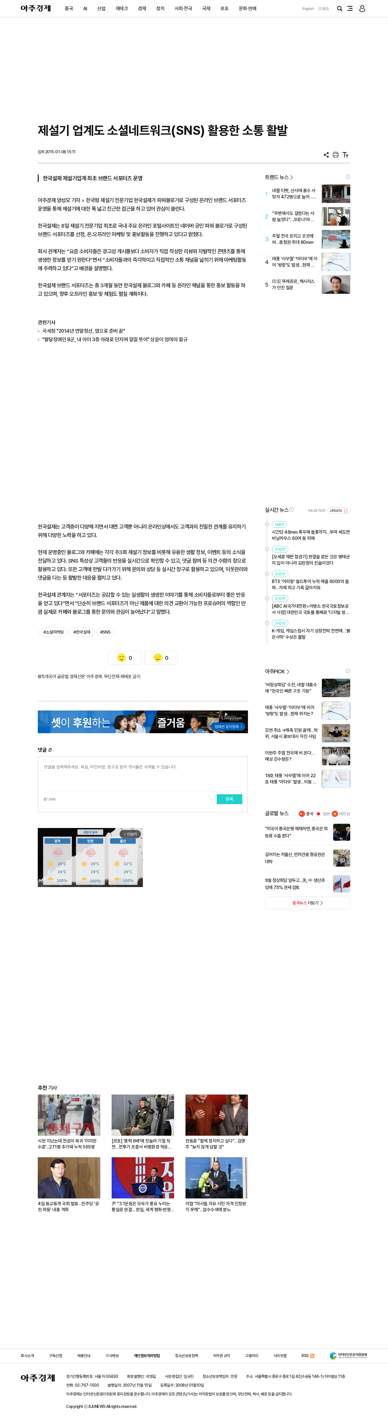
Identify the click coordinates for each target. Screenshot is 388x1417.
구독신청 (55, 1355)
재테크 (122, 8)
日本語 (323, 9)
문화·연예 (247, 8)
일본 (326, 813)
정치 (160, 8)
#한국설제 (82, 632)
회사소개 (27, 1355)
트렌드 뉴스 (276, 177)
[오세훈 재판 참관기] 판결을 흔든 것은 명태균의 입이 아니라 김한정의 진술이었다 (311, 560)
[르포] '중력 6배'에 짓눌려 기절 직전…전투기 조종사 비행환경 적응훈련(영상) (142, 1144)
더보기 (291, 904)
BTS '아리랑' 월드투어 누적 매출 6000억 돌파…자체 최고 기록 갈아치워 (310, 584)
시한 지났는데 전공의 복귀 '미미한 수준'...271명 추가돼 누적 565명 (67, 1144)
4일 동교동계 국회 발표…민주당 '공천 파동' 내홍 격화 (68, 1206)
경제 (142, 8)
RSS (305, 1355)
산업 (101, 8)
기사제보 (111, 1355)
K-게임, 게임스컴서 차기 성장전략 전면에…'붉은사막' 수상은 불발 (311, 634)
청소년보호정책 (186, 1355)
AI (85, 8)
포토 (224, 8)
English (308, 9)
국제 (206, 8)
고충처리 (251, 1355)
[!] (348, 177)
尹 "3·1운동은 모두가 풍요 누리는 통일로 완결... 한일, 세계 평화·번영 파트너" (141, 1207)
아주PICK (275, 671)
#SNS (105, 632)
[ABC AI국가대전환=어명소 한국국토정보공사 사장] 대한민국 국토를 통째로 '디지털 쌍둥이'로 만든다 (310, 609)
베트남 (344, 813)
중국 (69, 8)
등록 (229, 799)
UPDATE (336, 511)
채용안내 (83, 1355)
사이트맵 (280, 1355)
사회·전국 (183, 8)
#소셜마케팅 (53, 632)
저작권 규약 (221, 1355)
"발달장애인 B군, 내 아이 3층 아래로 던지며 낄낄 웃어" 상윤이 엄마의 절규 (114, 339)
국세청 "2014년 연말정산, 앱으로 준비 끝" (83, 331)
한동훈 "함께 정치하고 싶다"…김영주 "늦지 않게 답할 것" (215, 1144)
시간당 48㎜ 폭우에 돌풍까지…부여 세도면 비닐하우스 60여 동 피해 (311, 535)
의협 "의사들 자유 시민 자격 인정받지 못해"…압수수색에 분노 (215, 1206)
